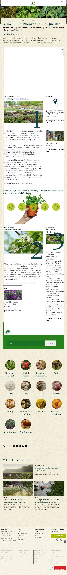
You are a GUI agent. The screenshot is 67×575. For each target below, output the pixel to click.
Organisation (38, 556)
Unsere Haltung (23, 550)
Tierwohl (3, 554)
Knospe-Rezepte (56, 560)
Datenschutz (21, 541)
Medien (20, 537)
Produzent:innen (39, 533)
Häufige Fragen (22, 552)
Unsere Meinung (22, 554)
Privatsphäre (21, 543)
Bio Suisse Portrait (39, 552)
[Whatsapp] (20, 446)
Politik (19, 558)
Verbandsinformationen (41, 562)
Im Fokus (20, 556)
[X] (17, 446)
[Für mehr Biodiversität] (54, 273)
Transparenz (4, 562)
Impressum (21, 539)
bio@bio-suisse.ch (6, 538)
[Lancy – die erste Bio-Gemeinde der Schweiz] (18, 495)
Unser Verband (39, 550)
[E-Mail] (23, 446)
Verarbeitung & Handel (41, 535)
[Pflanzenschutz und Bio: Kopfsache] (33, 471)
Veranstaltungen (56, 564)
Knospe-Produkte (20, 21)
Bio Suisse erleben (8, 21)
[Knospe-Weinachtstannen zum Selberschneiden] (49, 495)
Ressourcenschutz (6, 558)
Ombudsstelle (22, 535)
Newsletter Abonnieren (58, 536)
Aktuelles (54, 562)
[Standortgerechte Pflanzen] (23, 139)
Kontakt (36, 560)
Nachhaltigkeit (5, 552)
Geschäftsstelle (22, 533)
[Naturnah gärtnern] (23, 254)
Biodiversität (4, 556)
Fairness (3, 560)
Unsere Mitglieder (39, 554)
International (38, 537)
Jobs (19, 531)
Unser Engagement (7, 550)
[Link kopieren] (26, 446)
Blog (52, 552)
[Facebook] (14, 446)
